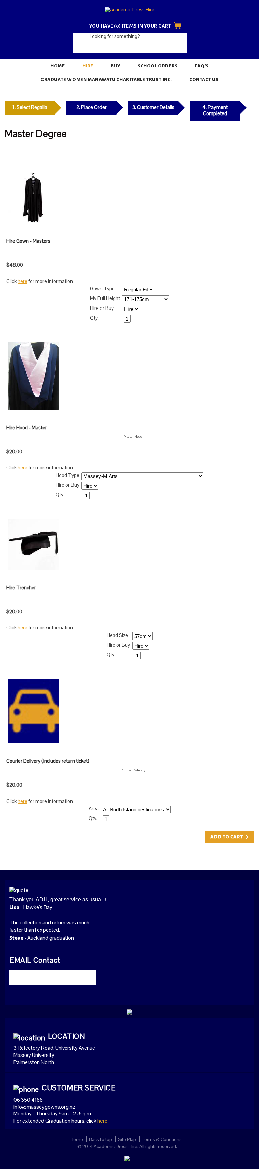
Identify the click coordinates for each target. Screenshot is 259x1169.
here (22, 281)
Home (57, 65)
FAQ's (202, 65)
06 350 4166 (28, 1099)
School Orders (158, 65)
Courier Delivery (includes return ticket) (47, 761)
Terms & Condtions (162, 1139)
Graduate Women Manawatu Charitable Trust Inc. (106, 79)
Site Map (127, 1139)
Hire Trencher (21, 587)
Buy (115, 65)
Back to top (100, 1139)
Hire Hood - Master (26, 427)
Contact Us (204, 79)
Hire (87, 65)
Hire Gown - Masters (28, 241)
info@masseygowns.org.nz (44, 1106)
